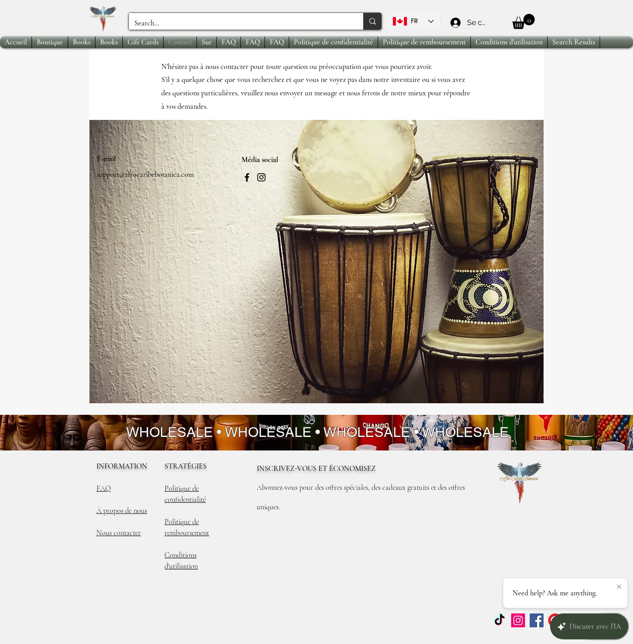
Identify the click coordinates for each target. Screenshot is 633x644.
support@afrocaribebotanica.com (145, 174)
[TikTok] (499, 620)
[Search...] (372, 21)
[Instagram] (261, 177)
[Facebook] (247, 177)
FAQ (103, 488)
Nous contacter (118, 533)
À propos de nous (121, 510)
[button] (523, 21)
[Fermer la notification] (619, 587)
